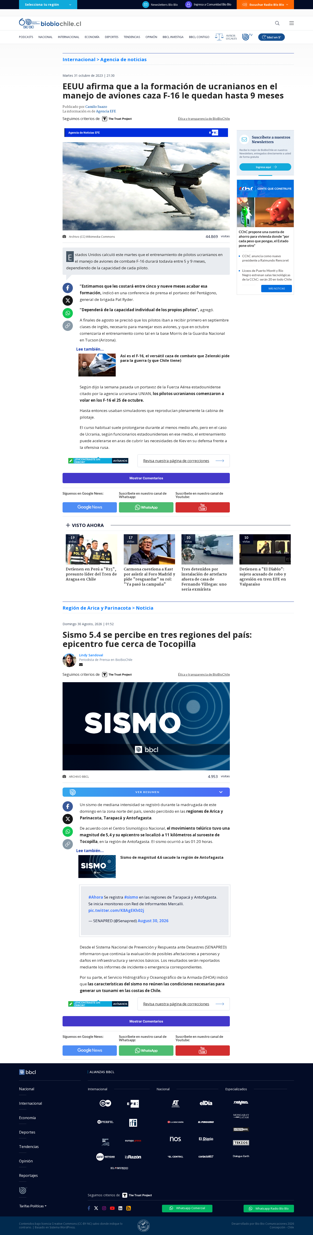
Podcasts (26, 37)
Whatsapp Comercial (190, 1208)
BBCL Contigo (199, 37)
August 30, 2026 (153, 920)
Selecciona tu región (42, 4)
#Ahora (95, 897)
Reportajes (28, 1175)
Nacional (45, 37)
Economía (92, 37)
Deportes (111, 37)
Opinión (151, 37)
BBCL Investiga (173, 37)
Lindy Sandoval (91, 655)
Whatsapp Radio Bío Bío (272, 1208)
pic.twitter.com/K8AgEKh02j (116, 910)
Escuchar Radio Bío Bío (267, 5)
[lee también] (98, 365)
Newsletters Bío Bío (164, 5)
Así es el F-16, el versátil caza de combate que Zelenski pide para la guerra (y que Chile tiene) (175, 358)
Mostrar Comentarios (146, 478)
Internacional (68, 37)
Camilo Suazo (96, 107)
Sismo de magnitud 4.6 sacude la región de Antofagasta (171, 857)
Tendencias (132, 37)
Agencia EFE (106, 111)
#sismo (131, 897)
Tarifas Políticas (31, 1206)
